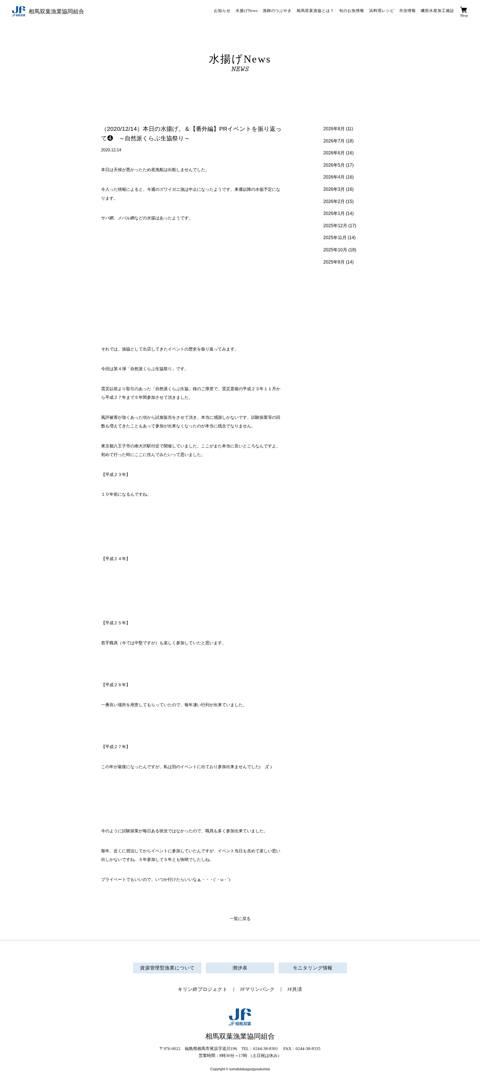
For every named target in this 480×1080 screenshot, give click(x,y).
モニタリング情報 (312, 968)
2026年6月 (334, 153)
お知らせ (222, 11)
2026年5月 (334, 165)
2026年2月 (334, 201)
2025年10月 (335, 249)
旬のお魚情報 (351, 11)
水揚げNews (247, 11)
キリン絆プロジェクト (203, 989)
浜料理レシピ (381, 11)
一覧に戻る (240, 918)
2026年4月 (334, 177)
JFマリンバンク (257, 989)
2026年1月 (334, 213)
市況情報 (407, 11)
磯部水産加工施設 (437, 11)
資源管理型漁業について (167, 968)
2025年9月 (334, 262)
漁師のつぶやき (277, 11)
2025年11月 (335, 237)
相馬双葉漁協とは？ (315, 11)
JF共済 (294, 989)
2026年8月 (334, 128)
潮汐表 (240, 968)
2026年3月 (334, 189)
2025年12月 (335, 225)
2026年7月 (334, 141)
